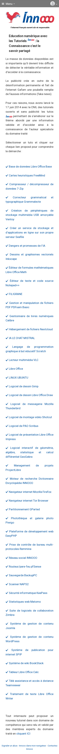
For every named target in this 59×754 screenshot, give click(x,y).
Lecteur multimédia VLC (23, 360)
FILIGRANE (15, 294)
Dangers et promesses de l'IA (26, 245)
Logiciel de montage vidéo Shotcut (30, 417)
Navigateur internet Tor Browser (28, 500)
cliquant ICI (23, 733)
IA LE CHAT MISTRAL (21, 338)
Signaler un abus (9, 745)
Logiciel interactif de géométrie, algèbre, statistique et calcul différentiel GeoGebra (29, 452)
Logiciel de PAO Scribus (23, 426)
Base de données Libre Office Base (30, 166)
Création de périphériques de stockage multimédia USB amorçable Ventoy (29, 215)
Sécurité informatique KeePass (27, 593)
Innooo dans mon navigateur (32, 745)
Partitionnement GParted (24, 509)
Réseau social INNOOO (22, 557)
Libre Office (15, 368)
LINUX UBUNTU (18, 377)
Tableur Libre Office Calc (23, 672)
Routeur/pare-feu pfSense (24, 566)
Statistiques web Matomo (24, 601)
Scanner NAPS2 (18, 584)
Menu (8, 3)
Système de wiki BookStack (26, 663)
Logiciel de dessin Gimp (23, 386)
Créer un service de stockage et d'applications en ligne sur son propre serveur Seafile (29, 232)
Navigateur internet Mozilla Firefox (29, 491)
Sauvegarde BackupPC (22, 575)
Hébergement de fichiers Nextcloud (30, 329)
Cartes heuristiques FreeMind (26, 175)
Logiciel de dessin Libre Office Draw (30, 395)
